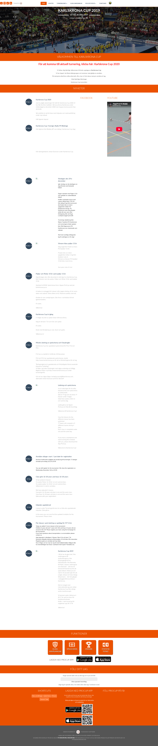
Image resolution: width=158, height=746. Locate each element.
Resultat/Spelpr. (90, 3)
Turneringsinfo (61, 3)
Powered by (16, 3)
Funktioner (102, 3)
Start (43, 3)
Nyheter (50, 3)
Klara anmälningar (76, 3)
